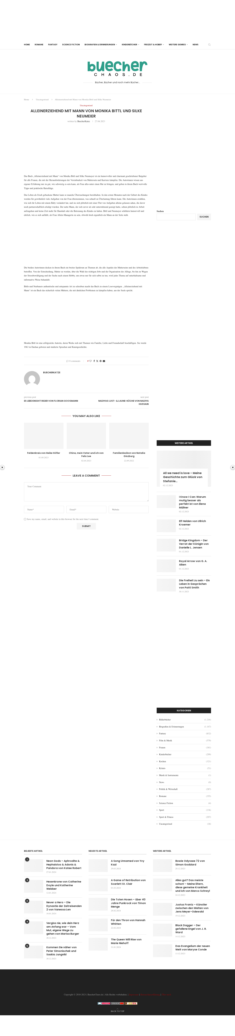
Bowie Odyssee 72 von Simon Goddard (190, 862)
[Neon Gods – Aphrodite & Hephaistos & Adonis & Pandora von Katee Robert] (33, 865)
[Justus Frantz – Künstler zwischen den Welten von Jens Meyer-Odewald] (162, 909)
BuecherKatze (83, 121)
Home (27, 44)
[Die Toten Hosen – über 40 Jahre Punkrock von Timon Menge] (98, 904)
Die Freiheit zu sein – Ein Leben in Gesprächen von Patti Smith (194, 584)
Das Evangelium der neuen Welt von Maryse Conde (192, 947)
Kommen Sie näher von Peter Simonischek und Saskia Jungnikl (61, 951)
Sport (185, 809)
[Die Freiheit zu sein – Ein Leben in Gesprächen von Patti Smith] (166, 585)
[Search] (209, 44)
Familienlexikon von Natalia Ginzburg (129, 454)
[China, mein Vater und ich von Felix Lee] (86, 436)
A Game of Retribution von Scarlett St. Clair (128, 882)
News (195, 44)
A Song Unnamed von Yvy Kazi (127, 862)
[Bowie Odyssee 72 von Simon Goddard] (162, 865)
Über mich (166, 994)
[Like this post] (90, 360)
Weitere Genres (177, 44)
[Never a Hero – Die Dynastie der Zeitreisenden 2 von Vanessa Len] (33, 907)
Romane (39, 44)
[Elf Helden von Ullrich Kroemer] (166, 525)
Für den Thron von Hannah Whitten (128, 922)
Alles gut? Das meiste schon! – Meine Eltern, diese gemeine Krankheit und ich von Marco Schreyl (192, 886)
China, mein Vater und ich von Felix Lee (86, 454)
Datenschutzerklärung (150, 994)
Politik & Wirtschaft (185, 789)
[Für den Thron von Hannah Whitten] (98, 925)
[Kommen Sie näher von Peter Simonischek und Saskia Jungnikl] (33, 952)
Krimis (185, 768)
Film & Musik (185, 740)
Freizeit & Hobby (153, 44)
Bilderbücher (185, 719)
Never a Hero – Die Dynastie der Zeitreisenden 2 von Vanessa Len (64, 906)
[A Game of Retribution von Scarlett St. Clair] (98, 885)
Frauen (185, 747)
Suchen (160, 211)
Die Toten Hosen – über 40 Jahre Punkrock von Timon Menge (128, 903)
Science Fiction (71, 44)
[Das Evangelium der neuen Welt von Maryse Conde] (162, 950)
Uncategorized (42, 99)
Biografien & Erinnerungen (100, 44)
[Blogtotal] (131, 1003)
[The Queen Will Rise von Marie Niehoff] (98, 944)
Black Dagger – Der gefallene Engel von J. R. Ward (191, 929)
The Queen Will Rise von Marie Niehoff (126, 941)
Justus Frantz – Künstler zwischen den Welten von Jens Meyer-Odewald (191, 908)
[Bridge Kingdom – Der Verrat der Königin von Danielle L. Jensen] (166, 545)
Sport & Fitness (185, 816)
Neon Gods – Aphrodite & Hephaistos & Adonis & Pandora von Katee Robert (63, 864)
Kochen (185, 761)
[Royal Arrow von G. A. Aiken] (166, 565)
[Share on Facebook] (94, 360)
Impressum (134, 994)
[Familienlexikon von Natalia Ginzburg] (129, 436)
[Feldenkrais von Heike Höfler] (43, 436)
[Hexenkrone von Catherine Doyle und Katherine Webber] (33, 886)
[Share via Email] (104, 360)
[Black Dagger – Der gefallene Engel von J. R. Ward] (162, 930)
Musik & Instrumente (185, 775)
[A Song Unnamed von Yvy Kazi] (98, 865)
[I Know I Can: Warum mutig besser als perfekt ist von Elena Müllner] (166, 501)
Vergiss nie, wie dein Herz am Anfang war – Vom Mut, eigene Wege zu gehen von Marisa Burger (62, 928)
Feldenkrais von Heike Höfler (43, 453)
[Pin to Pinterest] (101, 360)
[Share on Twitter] (97, 360)
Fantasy (52, 44)
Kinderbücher (129, 44)
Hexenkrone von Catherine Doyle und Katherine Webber (63, 885)
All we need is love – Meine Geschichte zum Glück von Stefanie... (182, 477)
